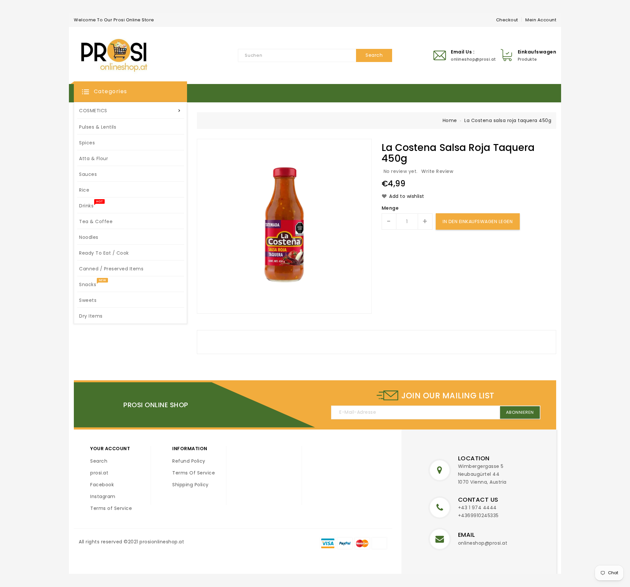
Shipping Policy (190, 484)
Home (450, 120)
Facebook (102, 484)
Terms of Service (111, 508)
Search (98, 461)
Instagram (103, 496)
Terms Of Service (193, 473)
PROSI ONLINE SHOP (155, 404)
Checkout (507, 20)
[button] (130, 91)
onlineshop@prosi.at (483, 543)
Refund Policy (188, 461)
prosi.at (99, 473)
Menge (390, 208)
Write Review (437, 171)
